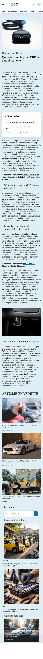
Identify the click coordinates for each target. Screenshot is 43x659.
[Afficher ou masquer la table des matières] (29, 116)
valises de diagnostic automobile (20, 234)
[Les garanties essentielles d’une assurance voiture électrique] (21, 630)
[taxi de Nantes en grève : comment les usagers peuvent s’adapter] (21, 541)
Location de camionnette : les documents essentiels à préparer (21, 498)
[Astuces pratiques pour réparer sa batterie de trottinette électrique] (21, 586)
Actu (3, 430)
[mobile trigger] (3, 4)
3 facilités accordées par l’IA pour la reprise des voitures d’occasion (20, 462)
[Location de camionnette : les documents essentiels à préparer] (21, 482)
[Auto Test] (14, 4)
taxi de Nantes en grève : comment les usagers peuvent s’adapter (20, 565)
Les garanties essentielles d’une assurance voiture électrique (21, 635)
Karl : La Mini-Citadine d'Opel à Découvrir (18, 264)
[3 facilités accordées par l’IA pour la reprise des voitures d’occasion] (21, 446)
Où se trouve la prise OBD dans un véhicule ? (20, 123)
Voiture (21, 53)
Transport (4, 501)
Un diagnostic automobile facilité (17, 133)
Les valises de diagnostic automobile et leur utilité (20, 128)
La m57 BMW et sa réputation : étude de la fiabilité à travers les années (21, 177)
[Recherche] (34, 4)
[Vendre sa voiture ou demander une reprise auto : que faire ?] (21, 410)
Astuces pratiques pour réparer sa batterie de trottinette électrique (20, 610)
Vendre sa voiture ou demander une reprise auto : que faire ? (20, 426)
